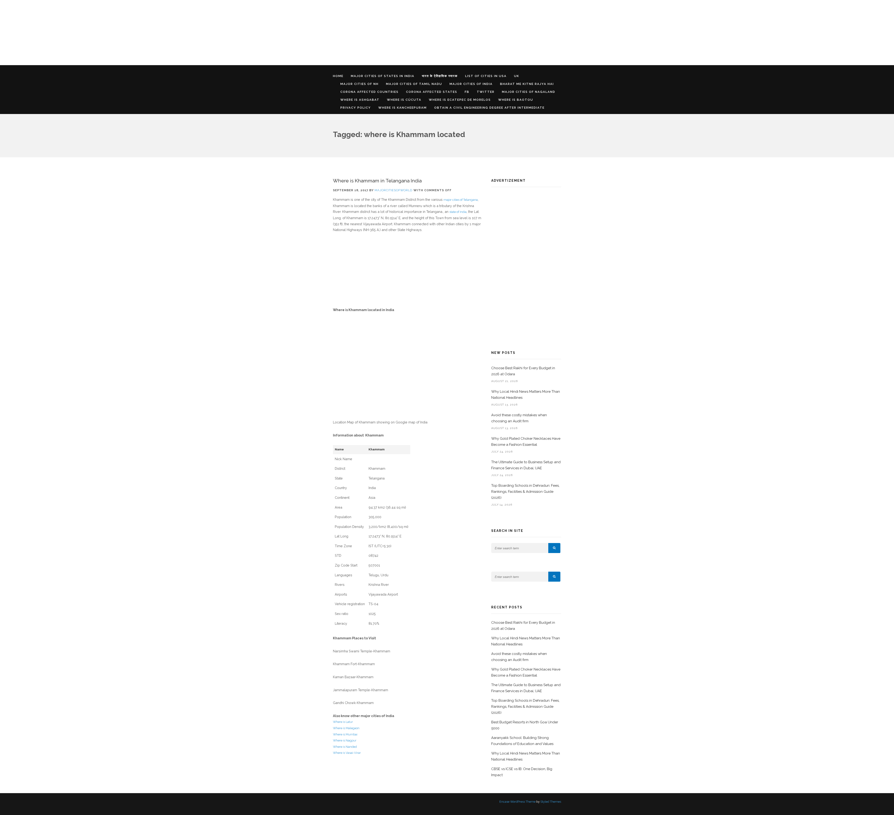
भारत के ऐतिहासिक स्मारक (440, 76)
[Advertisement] (139, 32)
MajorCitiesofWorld (394, 190)
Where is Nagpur (344, 740)
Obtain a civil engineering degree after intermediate (489, 107)
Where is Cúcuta (404, 99)
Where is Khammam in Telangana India (377, 181)
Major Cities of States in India (382, 76)
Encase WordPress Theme (517, 801)
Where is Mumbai (345, 734)
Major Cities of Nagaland (528, 92)
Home (338, 76)
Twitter (485, 92)
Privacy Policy (355, 107)
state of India (458, 212)
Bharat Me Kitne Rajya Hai (527, 84)
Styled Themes (550, 801)
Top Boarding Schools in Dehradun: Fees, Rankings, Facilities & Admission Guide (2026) (525, 491)
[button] (554, 548)
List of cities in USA (486, 76)
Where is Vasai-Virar (347, 753)
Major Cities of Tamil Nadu (414, 84)
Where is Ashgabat (359, 99)
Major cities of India (471, 84)
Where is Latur (343, 722)
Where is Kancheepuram (402, 107)
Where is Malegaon (346, 728)
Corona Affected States (431, 92)
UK (516, 76)
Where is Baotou (515, 99)
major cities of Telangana (461, 199)
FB (467, 92)
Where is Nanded (345, 746)
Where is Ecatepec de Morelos (460, 99)
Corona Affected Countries (369, 92)
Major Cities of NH (359, 84)
